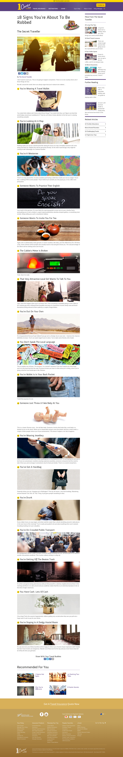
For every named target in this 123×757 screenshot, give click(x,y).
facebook (19, 73)
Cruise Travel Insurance (38, 732)
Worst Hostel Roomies (92, 127)
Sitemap (79, 734)
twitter (22, 73)
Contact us (100, 5)
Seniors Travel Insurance (69, 735)
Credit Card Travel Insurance (67, 731)
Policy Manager (98, 8)
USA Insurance (66, 740)
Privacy (79, 735)
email (27, 73)
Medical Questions (52, 727)
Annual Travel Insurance (38, 729)
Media (79, 730)
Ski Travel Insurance (37, 730)
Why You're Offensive (39, 688)
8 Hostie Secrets (73, 687)
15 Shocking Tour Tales (73, 675)
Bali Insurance (51, 729)
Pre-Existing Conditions (68, 739)
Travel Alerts (50, 725)
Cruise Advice (50, 739)
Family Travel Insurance (68, 737)
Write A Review (81, 727)
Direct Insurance (66, 734)
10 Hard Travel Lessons (92, 38)
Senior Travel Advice (52, 742)
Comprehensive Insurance (36, 726)
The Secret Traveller (25, 77)
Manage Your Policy (22, 727)
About (78, 725)
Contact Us (20, 735)
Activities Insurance (52, 737)
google (24, 73)
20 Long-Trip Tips (90, 25)
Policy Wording (21, 732)
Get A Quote (20, 725)
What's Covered (21, 739)
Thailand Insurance (52, 734)
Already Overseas (37, 739)
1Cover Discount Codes (83, 732)
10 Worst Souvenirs (91, 65)
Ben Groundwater (52, 735)
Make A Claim (88, 8)
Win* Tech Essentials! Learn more (61, 1)
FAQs (18, 734)
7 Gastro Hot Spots (39, 675)
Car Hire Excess (36, 737)
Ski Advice (50, 740)
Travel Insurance (58, 704)
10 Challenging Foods (92, 131)
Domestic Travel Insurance (36, 734)
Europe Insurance (52, 730)
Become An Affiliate (82, 729)
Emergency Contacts (22, 737)
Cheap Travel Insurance (68, 725)
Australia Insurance (52, 732)
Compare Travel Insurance (66, 728)
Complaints (20, 730)
